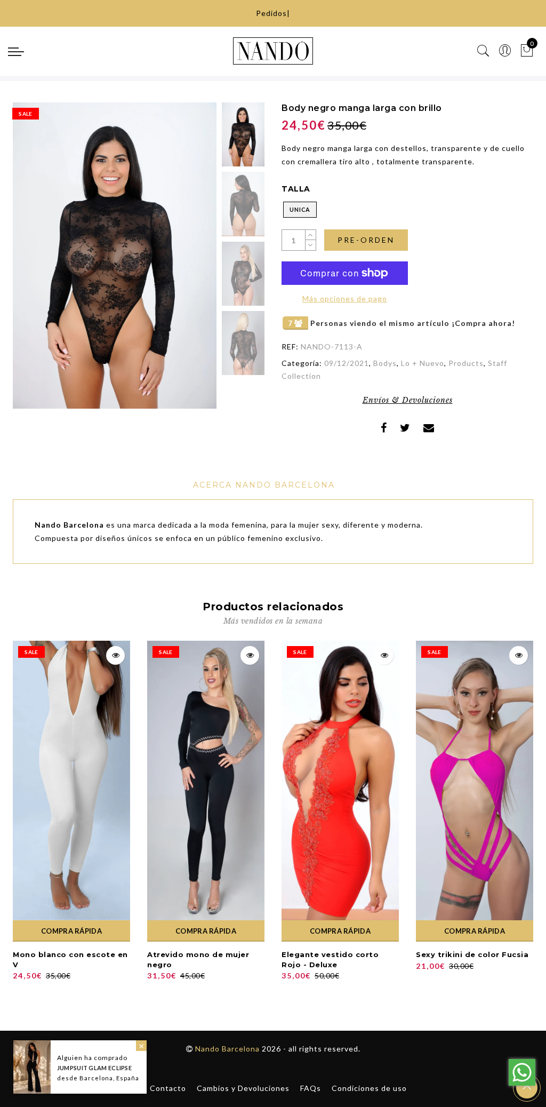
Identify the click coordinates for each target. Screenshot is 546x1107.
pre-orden (366, 239)
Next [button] (183, 261)
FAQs (310, 1088)
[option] (114, 255)
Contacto (168, 1088)
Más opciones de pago (344, 298)
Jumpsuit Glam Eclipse (94, 1067)
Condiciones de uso (369, 1088)
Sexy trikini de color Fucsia (472, 954)
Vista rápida (115, 655)
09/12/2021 (346, 363)
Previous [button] (32, 261)
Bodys (385, 363)
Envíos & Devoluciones (408, 400)
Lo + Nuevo (422, 363)
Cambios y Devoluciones (243, 1088)
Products (466, 363)
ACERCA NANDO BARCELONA (264, 485)
